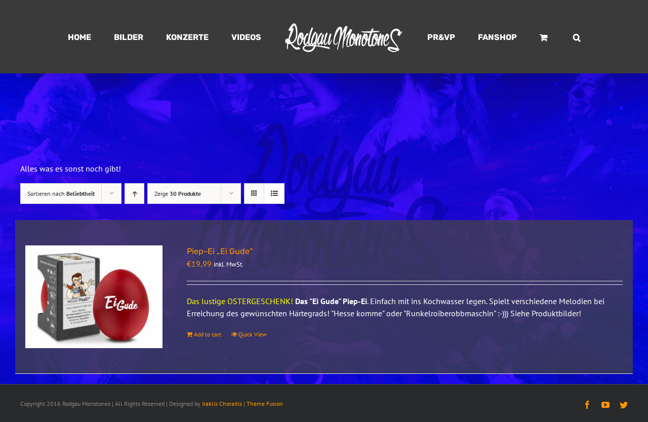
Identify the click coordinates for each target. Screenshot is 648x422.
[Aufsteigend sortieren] (134, 193)
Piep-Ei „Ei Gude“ (220, 251)
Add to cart (207, 334)
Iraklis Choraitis (222, 403)
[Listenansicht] (274, 193)
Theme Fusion (265, 403)
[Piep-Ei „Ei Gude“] (94, 297)
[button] (530, 37)
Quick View (252, 334)
